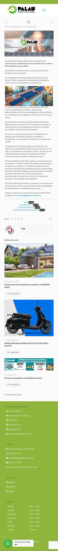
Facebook (11, 482)
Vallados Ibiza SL (14, 425)
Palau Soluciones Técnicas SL (19, 416)
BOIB (25, 202)
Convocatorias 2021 (25, 205)
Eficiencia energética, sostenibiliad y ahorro (23, 378)
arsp (19, 27)
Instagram (12, 487)
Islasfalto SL (12, 420)
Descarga (31, 202)
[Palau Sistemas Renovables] (21, 14)
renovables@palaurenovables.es (28, 195)
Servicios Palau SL (15, 411)
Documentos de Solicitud (25, 207)
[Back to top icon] (52, 545)
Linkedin (11, 491)
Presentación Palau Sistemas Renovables (25, 210)
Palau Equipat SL (14, 429)
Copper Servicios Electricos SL (20, 434)
